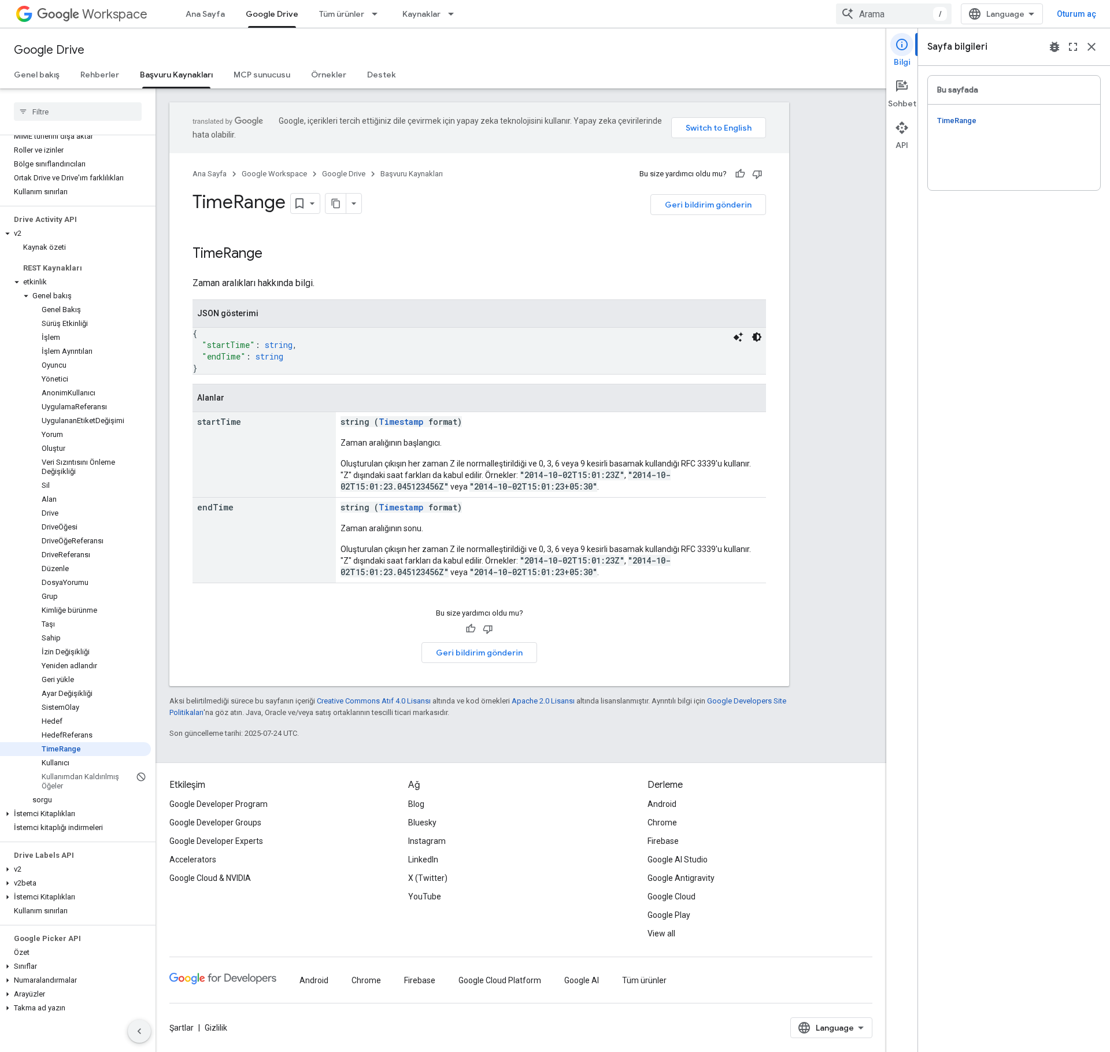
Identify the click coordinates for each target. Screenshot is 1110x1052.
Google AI (581, 980)
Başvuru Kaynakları (176, 74)
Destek (381, 74)
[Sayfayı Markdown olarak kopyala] (335, 203)
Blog (416, 804)
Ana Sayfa (205, 14)
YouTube (424, 896)
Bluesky (422, 822)
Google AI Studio (678, 859)
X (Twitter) (427, 878)
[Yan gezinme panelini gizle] (139, 1031)
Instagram (427, 841)
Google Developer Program (218, 804)
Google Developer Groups (215, 822)
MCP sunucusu (262, 74)
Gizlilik (216, 1027)
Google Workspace (274, 173)
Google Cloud (671, 896)
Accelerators (192, 859)
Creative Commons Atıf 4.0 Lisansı (374, 701)
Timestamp (401, 421)
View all (661, 933)
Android (662, 804)
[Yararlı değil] (757, 174)
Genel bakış (37, 74)
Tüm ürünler (341, 14)
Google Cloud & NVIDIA (210, 878)
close (1091, 47)
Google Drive (272, 14)
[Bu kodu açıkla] (738, 337)
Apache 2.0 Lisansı (543, 701)
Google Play (669, 915)
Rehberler (99, 74)
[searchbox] (78, 111)
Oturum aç (1076, 13)
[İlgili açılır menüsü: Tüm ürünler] (378, 14)
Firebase (663, 841)
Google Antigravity (681, 878)
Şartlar (181, 1027)
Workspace (114, 14)
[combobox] (894, 13)
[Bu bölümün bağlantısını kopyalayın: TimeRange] (277, 254)
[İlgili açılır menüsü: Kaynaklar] (454, 14)
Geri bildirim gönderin (708, 204)
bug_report (1054, 47)
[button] (75, 233)
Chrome (662, 822)
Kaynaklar (421, 14)
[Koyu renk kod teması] (757, 337)
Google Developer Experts (216, 841)
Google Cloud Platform (499, 980)
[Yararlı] (740, 174)
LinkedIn (423, 859)
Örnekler (328, 74)
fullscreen (1073, 47)
